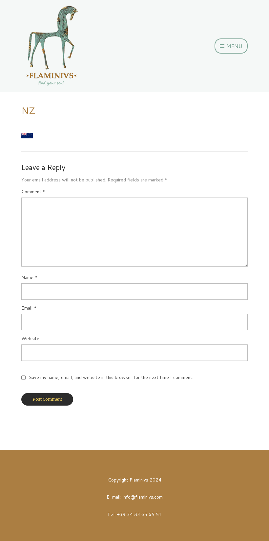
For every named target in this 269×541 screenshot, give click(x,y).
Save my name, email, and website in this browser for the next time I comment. (111, 377)
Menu (233, 46)
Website (30, 338)
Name (29, 277)
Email (29, 308)
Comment (33, 191)
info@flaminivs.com (143, 497)
